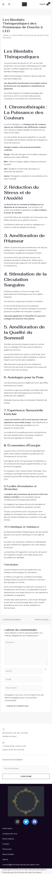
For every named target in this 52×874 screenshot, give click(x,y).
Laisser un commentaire (13, 35)
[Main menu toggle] (3, 4)
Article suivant (43, 619)
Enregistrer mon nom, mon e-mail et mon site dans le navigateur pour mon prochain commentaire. (24, 698)
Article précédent (11, 619)
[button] (9, 4)
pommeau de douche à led (36, 35)
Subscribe (26, 776)
